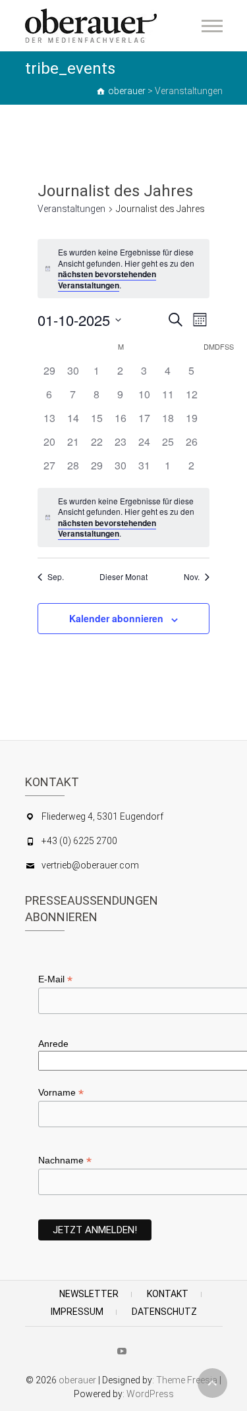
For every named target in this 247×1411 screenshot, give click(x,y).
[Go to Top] (212, 1383)
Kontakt (167, 1294)
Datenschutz (164, 1311)
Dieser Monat (123, 577)
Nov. (192, 577)
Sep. (55, 577)
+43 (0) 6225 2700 (79, 841)
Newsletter (89, 1294)
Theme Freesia (186, 1380)
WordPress (150, 1394)
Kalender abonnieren (116, 618)
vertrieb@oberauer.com (90, 865)
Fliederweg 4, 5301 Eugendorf (102, 816)
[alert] (123, 268)
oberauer (77, 1380)
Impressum (77, 1311)
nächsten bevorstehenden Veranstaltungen (107, 279)
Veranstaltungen (71, 208)
